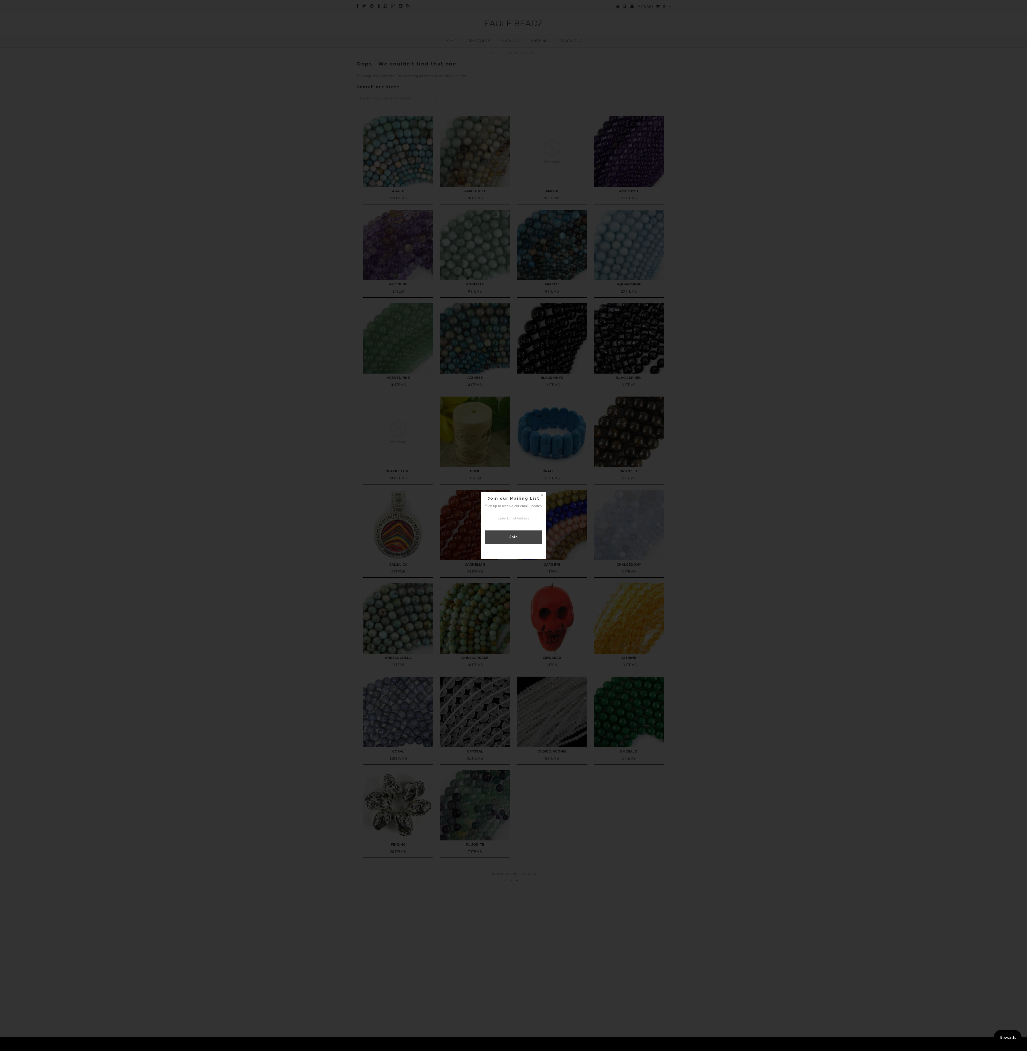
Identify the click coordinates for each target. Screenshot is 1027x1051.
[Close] (542, 496)
